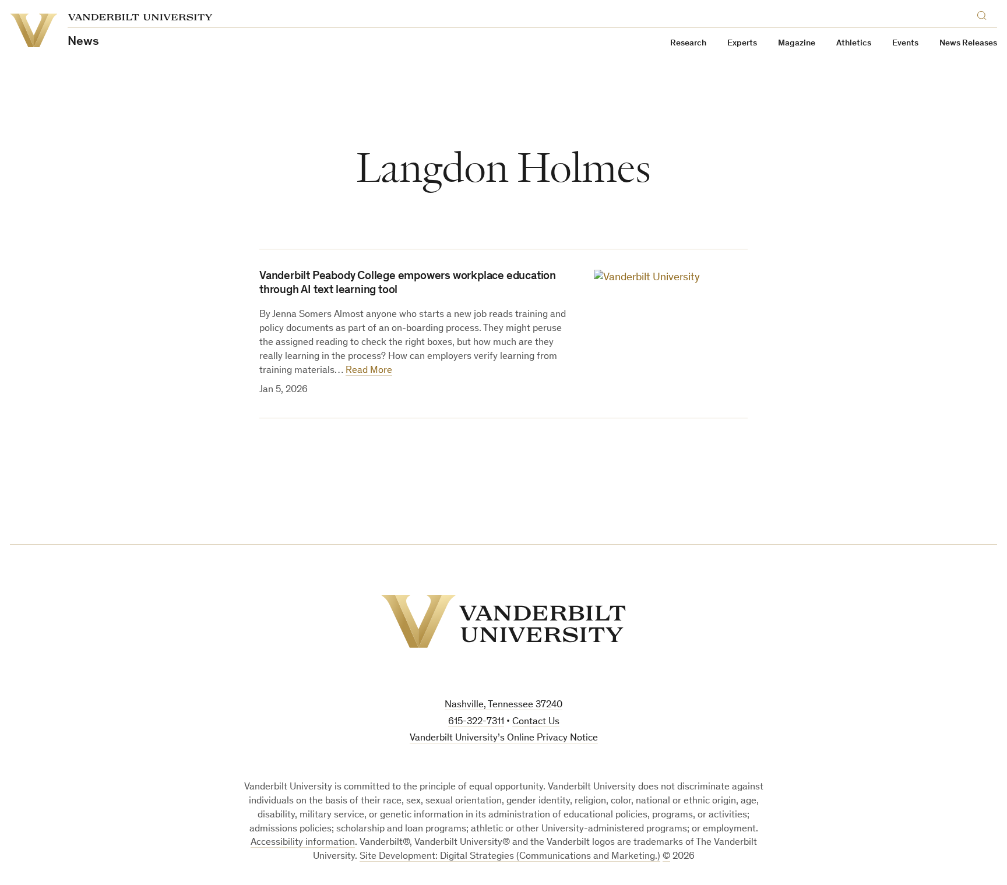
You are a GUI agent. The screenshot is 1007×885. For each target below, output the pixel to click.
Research (688, 43)
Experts (742, 43)
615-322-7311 (476, 722)
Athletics (853, 43)
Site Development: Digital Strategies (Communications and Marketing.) (510, 857)
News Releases (968, 43)
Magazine (796, 43)
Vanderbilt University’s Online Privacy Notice (504, 738)
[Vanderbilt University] (503, 621)
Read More (369, 371)
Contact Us (535, 722)
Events (905, 43)
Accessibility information (303, 843)
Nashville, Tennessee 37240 (503, 705)
